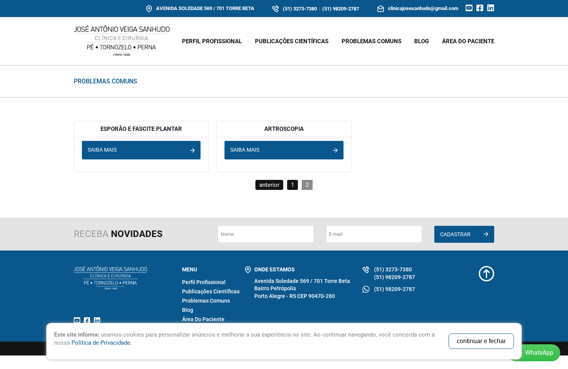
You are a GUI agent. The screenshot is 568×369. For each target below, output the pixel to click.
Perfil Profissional (212, 41)
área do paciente (468, 41)
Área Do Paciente (203, 319)
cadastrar (455, 234)
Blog (187, 310)
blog (421, 41)
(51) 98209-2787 (340, 9)
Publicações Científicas (291, 41)
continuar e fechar (481, 341)
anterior (269, 184)
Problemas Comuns (371, 41)
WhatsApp (539, 352)
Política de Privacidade (100, 342)
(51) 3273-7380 (300, 9)
